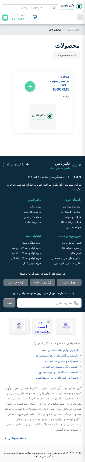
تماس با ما (35, 206)
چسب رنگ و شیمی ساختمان (60, 366)
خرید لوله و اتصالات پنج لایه (26, 248)
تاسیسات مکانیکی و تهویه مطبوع (58, 372)
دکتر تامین (73, 29)
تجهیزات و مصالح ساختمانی (61, 361)
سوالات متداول (73, 227)
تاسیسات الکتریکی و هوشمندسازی (57, 355)
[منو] (80, 17)
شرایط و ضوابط (73, 217)
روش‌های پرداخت (72, 206)
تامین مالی (76, 253)
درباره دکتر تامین (31, 211)
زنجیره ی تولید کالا (71, 248)
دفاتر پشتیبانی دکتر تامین (68, 263)
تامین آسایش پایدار (71, 242)
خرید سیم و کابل (32, 263)
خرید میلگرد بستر (31, 242)
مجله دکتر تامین (32, 217)
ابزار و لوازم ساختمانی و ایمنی (59, 350)
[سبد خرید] (35, 17)
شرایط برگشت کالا (71, 222)
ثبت (9, 303)
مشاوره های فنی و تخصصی (67, 258)
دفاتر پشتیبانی (33, 222)
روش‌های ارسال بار (71, 211)
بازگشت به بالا (15, 164)
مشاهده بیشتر (17, 438)
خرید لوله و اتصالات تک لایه (26, 253)
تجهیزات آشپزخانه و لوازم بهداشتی (57, 377)
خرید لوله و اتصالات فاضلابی (25, 258)
